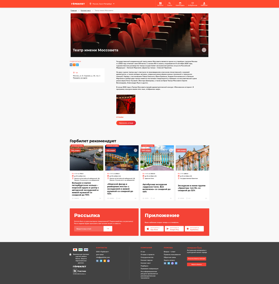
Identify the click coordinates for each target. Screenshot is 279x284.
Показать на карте (80, 78)
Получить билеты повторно (196, 258)
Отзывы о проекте (147, 254)
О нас (143, 252)
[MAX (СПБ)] (108, 261)
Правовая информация (149, 268)
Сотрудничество (147, 257)
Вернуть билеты (196, 264)
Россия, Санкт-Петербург (102, 4)
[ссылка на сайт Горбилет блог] (197, 247)
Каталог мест (146, 263)
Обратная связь (170, 257)
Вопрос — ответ (169, 252)
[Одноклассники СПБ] (105, 261)
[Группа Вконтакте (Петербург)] (97, 261)
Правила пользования (172, 254)
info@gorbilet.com (103, 257)
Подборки (144, 266)
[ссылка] (78, 4)
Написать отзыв (126, 123)
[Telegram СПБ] (101, 261)
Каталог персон (147, 260)
